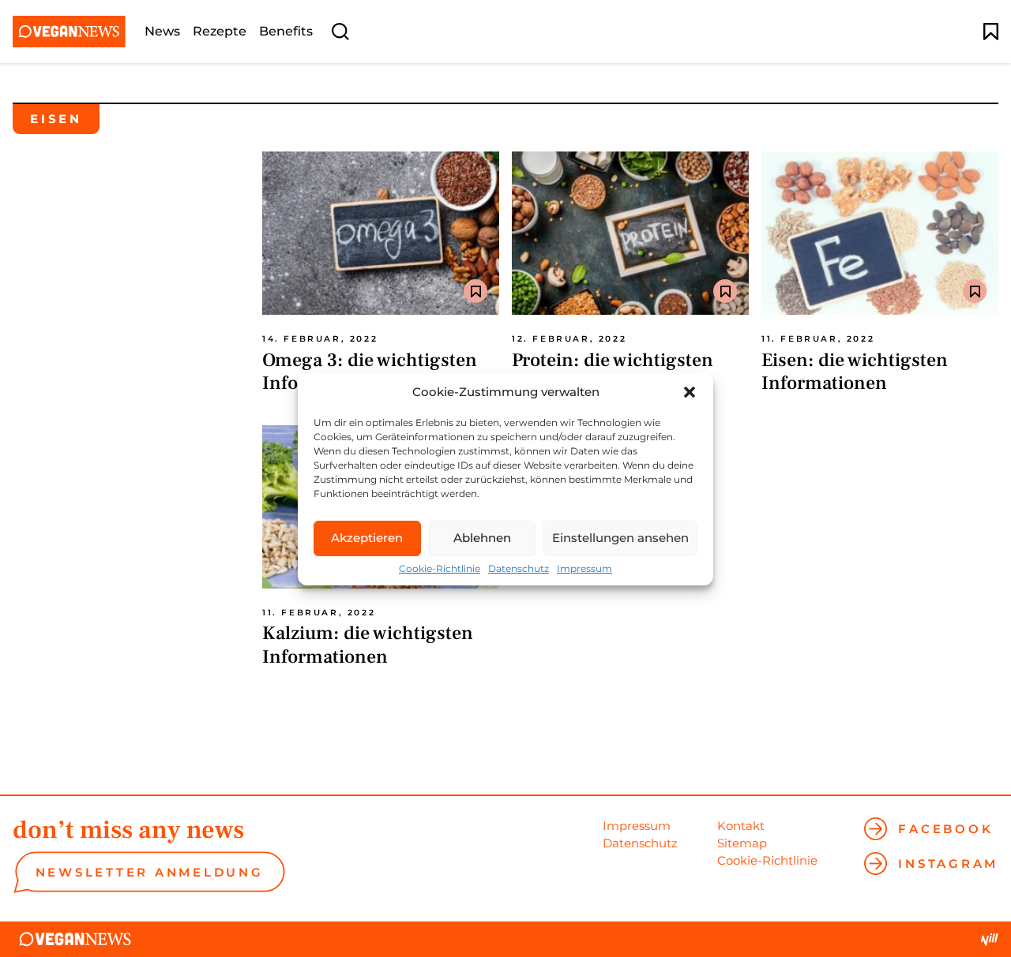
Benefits (286, 31)
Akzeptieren (367, 537)
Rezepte (219, 31)
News (162, 31)
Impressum (584, 569)
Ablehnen (482, 537)
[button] (689, 392)
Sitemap (742, 843)
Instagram (948, 863)
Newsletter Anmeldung (150, 872)
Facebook (945, 828)
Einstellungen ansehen (620, 537)
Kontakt (741, 825)
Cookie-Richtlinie (439, 569)
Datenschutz (518, 569)
